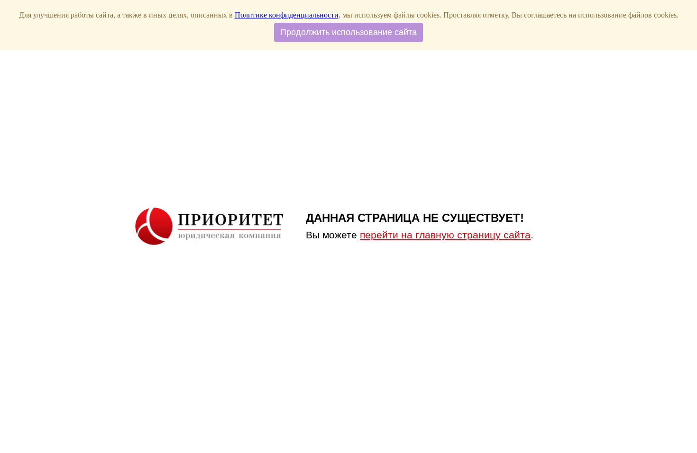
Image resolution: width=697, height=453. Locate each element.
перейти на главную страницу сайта (445, 234)
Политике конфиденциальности (287, 15)
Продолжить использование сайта (348, 32)
